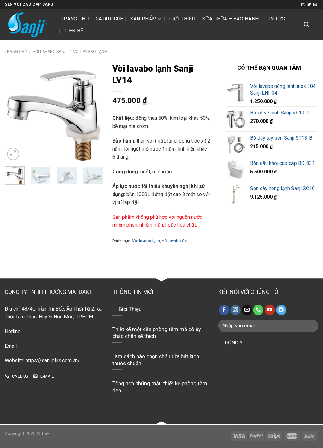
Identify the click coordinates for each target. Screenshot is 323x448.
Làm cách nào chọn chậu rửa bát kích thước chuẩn (155, 359)
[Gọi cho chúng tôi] (258, 310)
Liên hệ (73, 31)
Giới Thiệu (182, 19)
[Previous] (14, 112)
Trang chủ (75, 19)
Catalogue (109, 19)
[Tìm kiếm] (306, 25)
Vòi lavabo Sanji (50, 51)
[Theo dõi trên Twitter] (309, 5)
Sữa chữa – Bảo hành (230, 19)
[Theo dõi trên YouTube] (270, 310)
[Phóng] (13, 154)
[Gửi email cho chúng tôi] (315, 5)
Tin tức (275, 19)
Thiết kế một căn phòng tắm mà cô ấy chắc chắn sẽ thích (156, 332)
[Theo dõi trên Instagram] (303, 5)
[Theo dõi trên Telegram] (281, 310)
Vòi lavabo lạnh (90, 51)
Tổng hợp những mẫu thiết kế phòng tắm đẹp (159, 387)
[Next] (93, 112)
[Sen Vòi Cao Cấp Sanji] (28, 24)
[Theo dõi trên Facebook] (297, 5)
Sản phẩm (143, 19)
